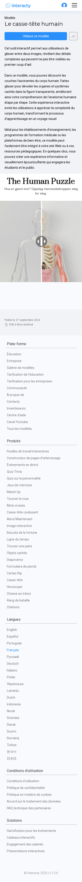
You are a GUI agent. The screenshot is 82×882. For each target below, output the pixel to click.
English (12, 630)
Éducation (14, 354)
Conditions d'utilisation (23, 781)
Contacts (13, 401)
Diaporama (15, 559)
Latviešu (13, 690)
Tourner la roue (18, 499)
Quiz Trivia (14, 471)
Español (12, 636)
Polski (11, 677)
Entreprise (14, 361)
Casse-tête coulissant (22, 512)
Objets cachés (17, 553)
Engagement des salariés (25, 844)
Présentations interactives (26, 851)
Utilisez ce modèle (36, 36)
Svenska (13, 718)
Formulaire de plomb (21, 566)
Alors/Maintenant (19, 519)
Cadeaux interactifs (21, 837)
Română (13, 738)
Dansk (11, 724)
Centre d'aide (16, 415)
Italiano (12, 670)
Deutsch (13, 663)
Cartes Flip (14, 573)
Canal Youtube (17, 422)
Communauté (17, 388)
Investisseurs (16, 408)
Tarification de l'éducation (25, 374)
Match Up (13, 492)
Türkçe (12, 745)
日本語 (11, 758)
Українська (15, 684)
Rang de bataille (18, 600)
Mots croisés (16, 505)
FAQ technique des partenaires (29, 808)
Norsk (11, 711)
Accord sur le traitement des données (34, 801)
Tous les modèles (19, 428)
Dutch (11, 697)
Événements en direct (22, 465)
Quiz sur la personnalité (24, 478)
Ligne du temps (18, 539)
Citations (13, 607)
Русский (13, 657)
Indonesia (14, 704)
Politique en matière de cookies (29, 794)
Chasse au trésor (19, 593)
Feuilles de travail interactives (28, 451)
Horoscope (14, 587)
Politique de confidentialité (26, 788)
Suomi (11, 731)
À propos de (15, 395)
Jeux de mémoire (19, 485)
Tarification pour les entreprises (29, 381)
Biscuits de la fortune (22, 532)
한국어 (11, 751)
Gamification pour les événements (31, 831)
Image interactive (19, 526)
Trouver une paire (19, 546)
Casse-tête (15, 580)
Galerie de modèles (20, 368)
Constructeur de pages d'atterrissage (33, 458)
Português (14, 643)
